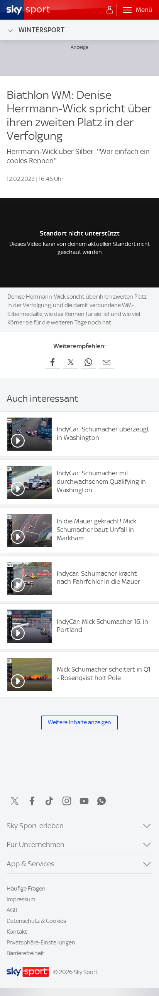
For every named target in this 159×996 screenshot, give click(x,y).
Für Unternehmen (35, 844)
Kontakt (17, 931)
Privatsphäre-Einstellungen (41, 942)
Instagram (67, 801)
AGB (12, 910)
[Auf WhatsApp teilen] (88, 362)
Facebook (32, 801)
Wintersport (41, 30)
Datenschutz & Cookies (36, 920)
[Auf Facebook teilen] (52, 362)
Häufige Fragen (26, 888)
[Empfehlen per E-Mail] (106, 362)
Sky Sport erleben (35, 825)
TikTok (49, 801)
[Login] (109, 10)
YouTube (84, 801)
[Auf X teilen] (70, 362)
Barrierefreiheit (25, 953)
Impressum (21, 899)
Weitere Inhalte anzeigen (79, 722)
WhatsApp (101, 801)
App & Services (30, 863)
